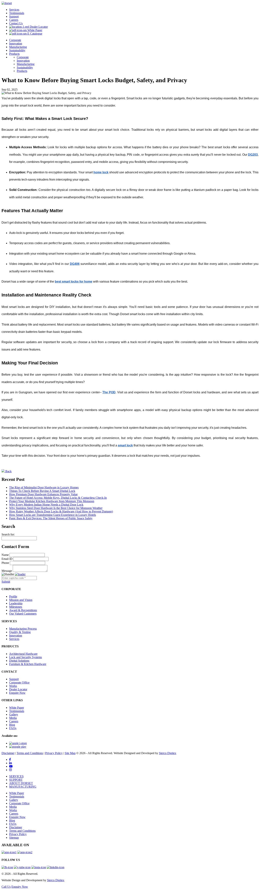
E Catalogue (34, 33)
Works (13, 686)
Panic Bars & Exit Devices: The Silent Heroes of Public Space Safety (51, 518)
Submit (6, 581)
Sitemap (14, 837)
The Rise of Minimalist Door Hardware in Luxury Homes (44, 487)
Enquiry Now (19, 886)
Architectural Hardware (23, 653)
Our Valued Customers (23, 613)
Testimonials (16, 13)
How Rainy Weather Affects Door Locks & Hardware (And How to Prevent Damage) (61, 511)
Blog (12, 724)
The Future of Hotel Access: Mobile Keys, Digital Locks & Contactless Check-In (58, 497)
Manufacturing (18, 47)
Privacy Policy (54, 753)
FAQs (12, 728)
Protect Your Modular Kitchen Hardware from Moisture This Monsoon (51, 501)
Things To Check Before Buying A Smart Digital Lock (42, 490)
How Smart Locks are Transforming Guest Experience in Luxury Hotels (52, 514)
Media (13, 717)
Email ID (7, 558)
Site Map (70, 753)
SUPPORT (16, 779)
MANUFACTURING (22, 786)
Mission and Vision (20, 600)
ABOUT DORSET (21, 783)
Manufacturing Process (23, 628)
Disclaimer (8, 753)
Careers (13, 20)
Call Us (6, 886)
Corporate (15, 40)
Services (14, 9)
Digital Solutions (19, 660)
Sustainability (17, 50)
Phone (5, 562)
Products (14, 53)
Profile (13, 596)
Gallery (13, 714)
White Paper (34, 30)
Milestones (15, 606)
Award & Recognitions (23, 610)
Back (8, 471)
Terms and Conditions (30, 753)
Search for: (8, 534)
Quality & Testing (20, 632)
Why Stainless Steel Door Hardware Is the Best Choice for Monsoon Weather (55, 508)
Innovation (15, 43)
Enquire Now (17, 692)
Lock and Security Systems (25, 657)
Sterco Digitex (167, 753)
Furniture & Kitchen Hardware (27, 664)
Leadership (15, 603)
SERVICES (16, 776)
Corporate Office (19, 682)
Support (14, 16)
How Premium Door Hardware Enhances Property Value (43, 494)
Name (5, 554)
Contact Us (16, 23)
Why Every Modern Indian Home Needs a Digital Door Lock (46, 504)
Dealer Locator (38, 26)
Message (7, 570)
